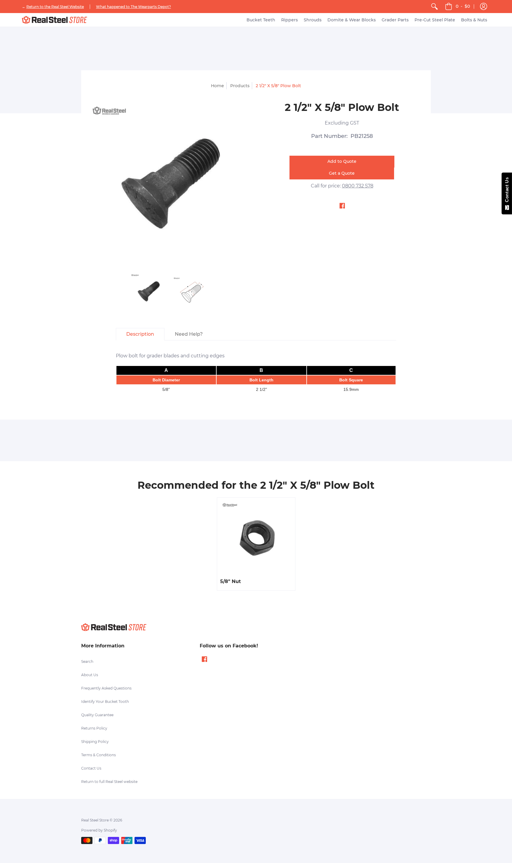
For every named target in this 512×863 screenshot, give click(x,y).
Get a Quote (342, 173)
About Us (89, 675)
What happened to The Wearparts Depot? (133, 6)
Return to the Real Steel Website (55, 6)
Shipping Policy (95, 741)
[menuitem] (434, 6)
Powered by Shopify (99, 830)
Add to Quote (341, 161)
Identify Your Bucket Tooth (105, 701)
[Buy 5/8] (256, 537)
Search (87, 661)
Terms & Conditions (98, 755)
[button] (483, 6)
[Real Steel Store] (54, 20)
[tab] (140, 334)
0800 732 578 (357, 186)
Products (239, 85)
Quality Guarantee (97, 715)
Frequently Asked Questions (106, 688)
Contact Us (91, 768)
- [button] (463, 6)
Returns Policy (94, 728)
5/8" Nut (230, 581)
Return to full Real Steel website (109, 781)
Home (217, 85)
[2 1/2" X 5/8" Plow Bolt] (148, 291)
